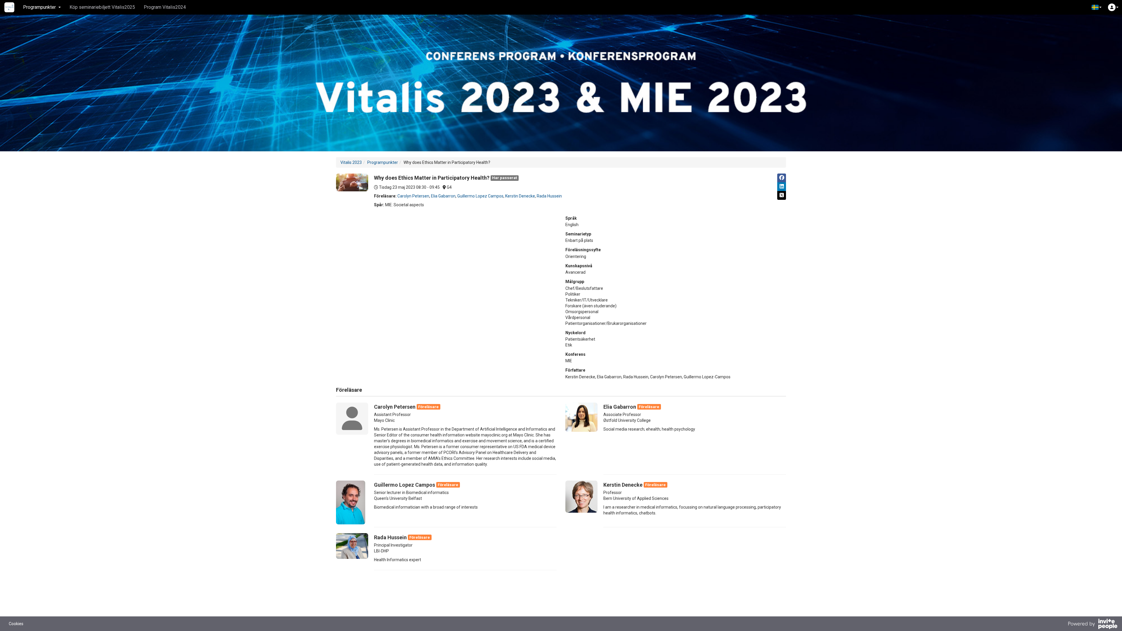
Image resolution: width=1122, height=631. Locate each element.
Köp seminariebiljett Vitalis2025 (102, 7)
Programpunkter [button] (39, 7)
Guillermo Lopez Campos (480, 196)
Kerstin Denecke (520, 196)
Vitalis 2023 (351, 162)
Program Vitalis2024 (165, 7)
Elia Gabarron (443, 196)
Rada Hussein (549, 196)
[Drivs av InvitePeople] (1092, 624)
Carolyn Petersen (413, 196)
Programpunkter (382, 162)
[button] (1096, 7)
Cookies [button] (16, 623)
